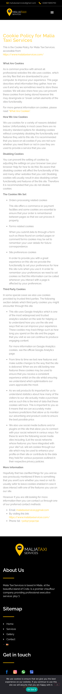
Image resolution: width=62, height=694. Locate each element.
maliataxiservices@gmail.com (32, 510)
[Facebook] (7, 672)
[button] (52, 12)
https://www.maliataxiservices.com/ (23, 54)
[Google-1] (31, 672)
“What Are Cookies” (19, 111)
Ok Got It (31, 689)
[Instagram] (15, 672)
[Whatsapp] (23, 672)
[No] (57, 684)
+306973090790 (30, 520)
